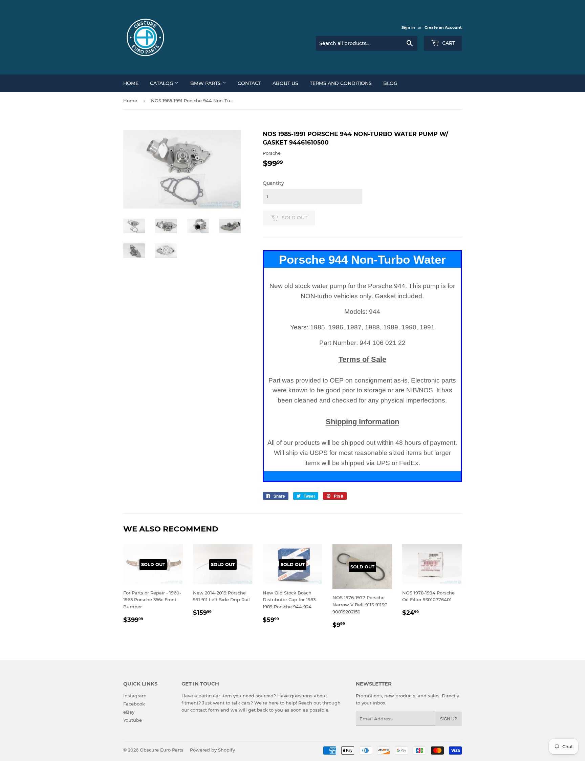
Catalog (162, 83)
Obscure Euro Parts (161, 750)
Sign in (408, 27)
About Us (285, 83)
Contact (249, 83)
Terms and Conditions (341, 83)
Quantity (273, 183)
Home (130, 83)
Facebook (134, 703)
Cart (448, 43)
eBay (128, 712)
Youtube (132, 720)
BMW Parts (206, 83)
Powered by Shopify (212, 750)
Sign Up (448, 718)
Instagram (135, 695)
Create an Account (443, 27)
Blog (390, 83)
